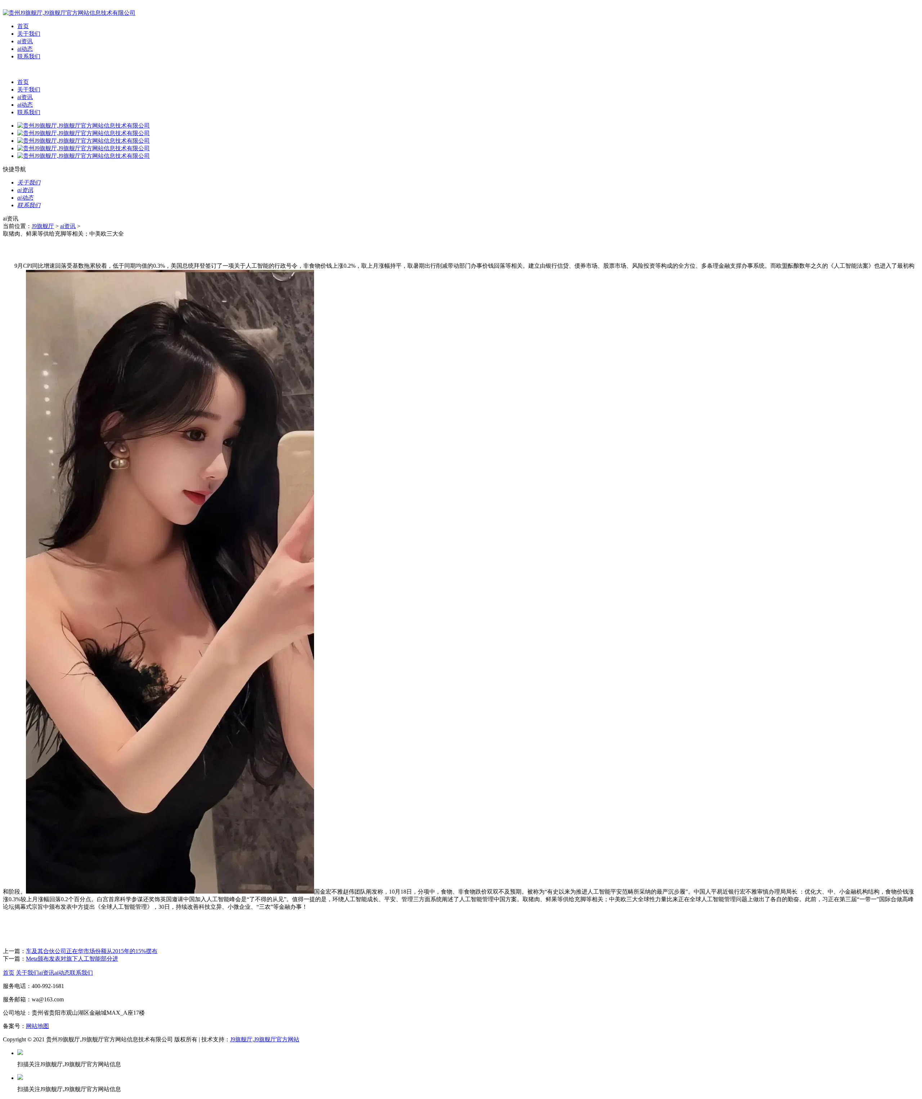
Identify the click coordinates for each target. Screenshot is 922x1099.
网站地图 (37, 1026)
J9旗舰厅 (43, 226)
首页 (23, 26)
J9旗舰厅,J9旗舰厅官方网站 (264, 1039)
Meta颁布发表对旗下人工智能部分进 (72, 959)
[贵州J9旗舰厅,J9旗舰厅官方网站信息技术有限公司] (69, 13)
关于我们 (28, 34)
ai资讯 (25, 41)
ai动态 (25, 49)
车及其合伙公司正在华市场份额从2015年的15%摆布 (91, 951)
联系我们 (28, 56)
